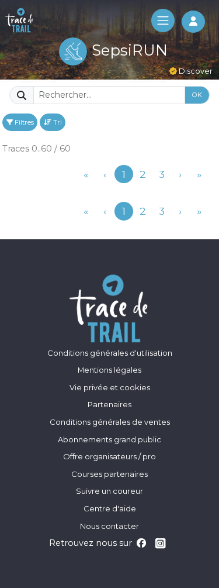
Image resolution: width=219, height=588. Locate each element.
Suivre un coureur (109, 491)
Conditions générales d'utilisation (109, 352)
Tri (56, 122)
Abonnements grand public (109, 439)
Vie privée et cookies (109, 387)
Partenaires (109, 404)
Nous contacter (109, 526)
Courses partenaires (109, 474)
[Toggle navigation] (163, 20)
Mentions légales (109, 369)
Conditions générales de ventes (110, 422)
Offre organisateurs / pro (109, 456)
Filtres (23, 122)
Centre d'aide (110, 508)
